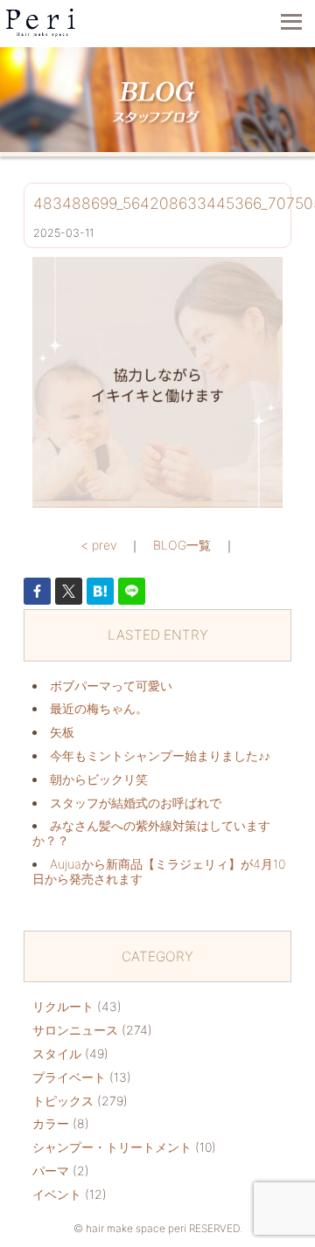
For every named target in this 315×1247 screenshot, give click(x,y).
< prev (98, 544)
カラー (50, 1123)
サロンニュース (75, 1029)
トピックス (63, 1100)
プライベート (69, 1077)
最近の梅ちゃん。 (99, 708)
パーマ (50, 1170)
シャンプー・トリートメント (112, 1147)
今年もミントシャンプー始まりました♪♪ (160, 755)
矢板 (62, 731)
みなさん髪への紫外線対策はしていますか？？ (151, 833)
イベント (56, 1194)
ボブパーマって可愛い (111, 685)
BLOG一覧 (182, 544)
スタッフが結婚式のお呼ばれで (135, 802)
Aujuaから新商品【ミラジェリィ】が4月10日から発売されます (158, 871)
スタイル (56, 1053)
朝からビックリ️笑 (99, 779)
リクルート (63, 1006)
